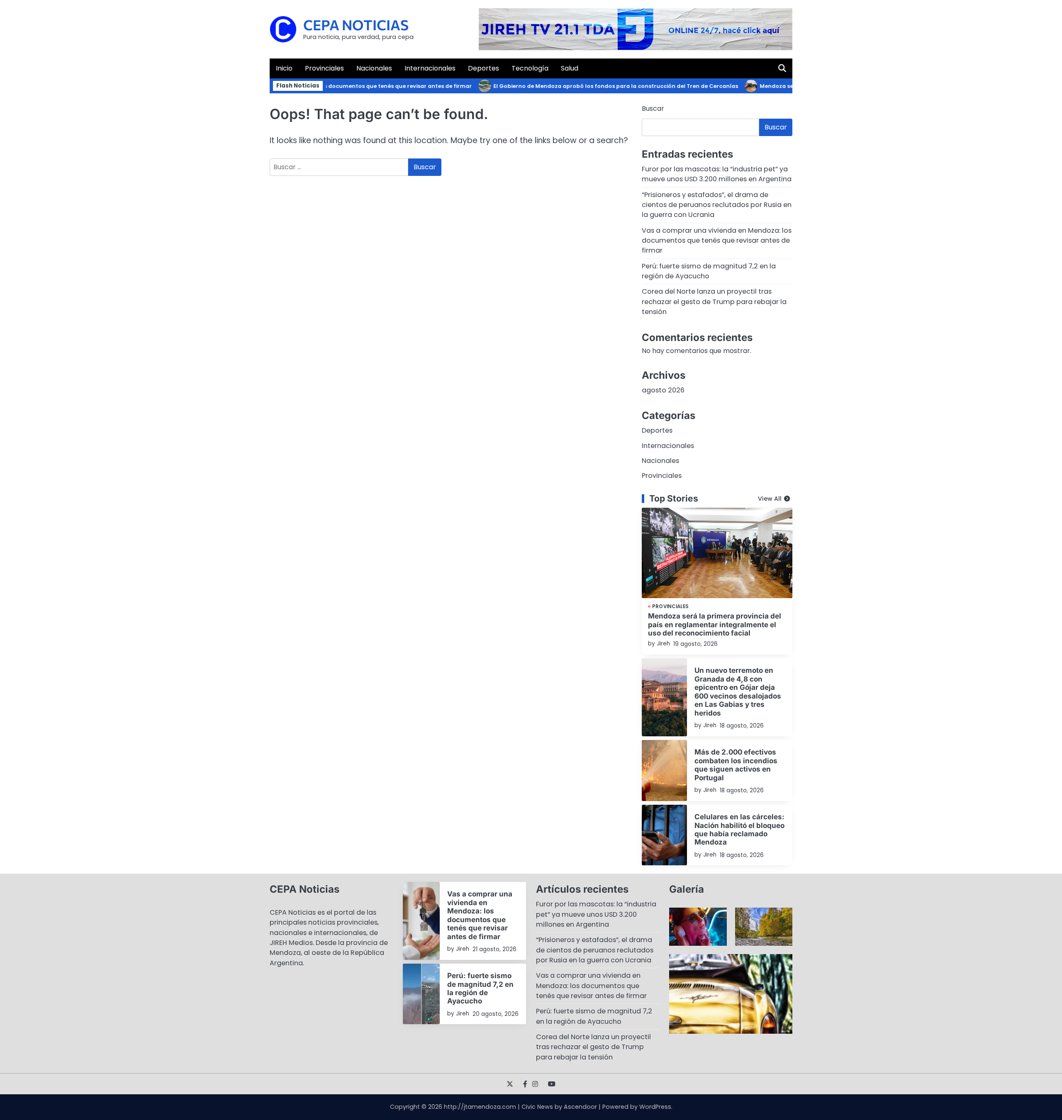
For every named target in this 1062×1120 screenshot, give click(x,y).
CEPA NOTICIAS (356, 24)
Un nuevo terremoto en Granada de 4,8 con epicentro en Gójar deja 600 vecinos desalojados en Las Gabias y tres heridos (737, 691)
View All (770, 498)
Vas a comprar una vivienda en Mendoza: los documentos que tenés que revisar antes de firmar (717, 241)
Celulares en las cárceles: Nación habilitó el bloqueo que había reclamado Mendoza (739, 829)
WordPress (655, 1107)
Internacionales (429, 68)
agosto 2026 (663, 390)
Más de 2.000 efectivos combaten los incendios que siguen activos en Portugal (735, 764)
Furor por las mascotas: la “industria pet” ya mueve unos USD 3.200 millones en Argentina (717, 174)
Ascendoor (580, 1107)
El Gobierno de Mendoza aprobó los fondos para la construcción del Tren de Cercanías (595, 86)
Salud (569, 68)
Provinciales (324, 68)
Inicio (284, 68)
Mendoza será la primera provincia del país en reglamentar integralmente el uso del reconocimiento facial (714, 624)
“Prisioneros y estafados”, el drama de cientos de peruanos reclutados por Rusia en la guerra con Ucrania (717, 205)
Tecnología (530, 68)
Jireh (663, 644)
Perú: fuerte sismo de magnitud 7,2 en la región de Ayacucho (709, 271)
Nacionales (374, 68)
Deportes (483, 68)
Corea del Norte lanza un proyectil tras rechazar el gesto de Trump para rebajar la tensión (714, 302)
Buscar (653, 108)
